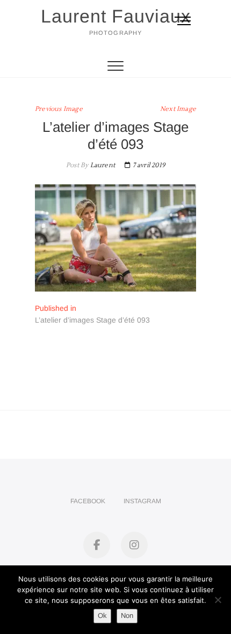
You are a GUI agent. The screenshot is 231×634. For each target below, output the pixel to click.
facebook (87, 501)
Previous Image (59, 109)
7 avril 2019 (148, 165)
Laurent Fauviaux (116, 16)
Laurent (101, 165)
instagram (142, 501)
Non (127, 615)
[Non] (217, 599)
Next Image (178, 109)
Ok (102, 615)
